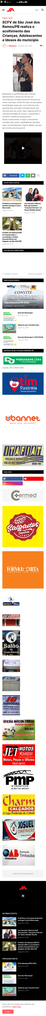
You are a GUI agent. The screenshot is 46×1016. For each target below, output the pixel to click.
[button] (3, 10)
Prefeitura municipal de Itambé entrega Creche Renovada (11, 205)
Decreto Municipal (25, 313)
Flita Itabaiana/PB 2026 (27, 963)
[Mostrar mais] (38, 176)
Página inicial (7, 18)
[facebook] (12, 479)
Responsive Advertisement (23, 874)
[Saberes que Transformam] (9, 328)
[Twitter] (22, 176)
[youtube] (33, 479)
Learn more (16, 1007)
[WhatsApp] (27, 176)
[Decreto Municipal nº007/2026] (9, 340)
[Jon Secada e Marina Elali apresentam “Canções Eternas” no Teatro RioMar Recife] (34, 194)
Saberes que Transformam (28, 325)
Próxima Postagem (35, 274)
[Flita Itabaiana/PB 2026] (9, 967)
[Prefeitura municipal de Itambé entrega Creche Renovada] (12, 194)
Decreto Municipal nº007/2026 (30, 337)
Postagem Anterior (11, 274)
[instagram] (12, 483)
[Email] (33, 176)
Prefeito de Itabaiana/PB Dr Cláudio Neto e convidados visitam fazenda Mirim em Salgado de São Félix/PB (12, 237)
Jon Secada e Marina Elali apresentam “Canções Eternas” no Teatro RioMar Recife (33, 206)
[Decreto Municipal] (9, 316)
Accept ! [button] (8, 1012)
